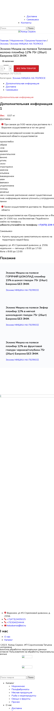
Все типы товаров (26, 68)
